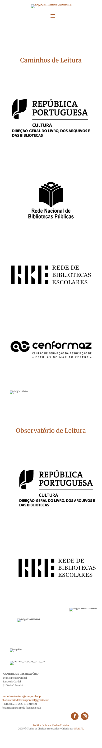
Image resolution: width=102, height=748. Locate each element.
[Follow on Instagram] (84, 716)
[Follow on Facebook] (75, 716)
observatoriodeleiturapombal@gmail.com (25, 700)
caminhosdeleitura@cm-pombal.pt (22, 696)
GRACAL (79, 728)
